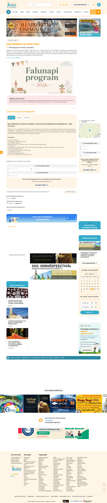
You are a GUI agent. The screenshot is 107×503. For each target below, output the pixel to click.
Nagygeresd (16, 47)
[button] (89, 130)
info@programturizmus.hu (43, 102)
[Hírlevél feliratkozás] (60, 5)
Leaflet (98, 137)
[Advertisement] (41, 241)
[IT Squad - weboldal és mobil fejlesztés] (88, 501)
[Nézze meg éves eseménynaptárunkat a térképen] (98, 11)
